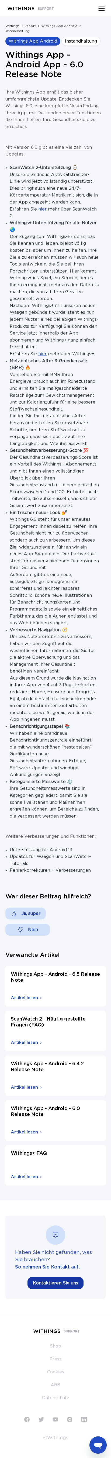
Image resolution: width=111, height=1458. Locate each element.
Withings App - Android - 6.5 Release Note (55, 977)
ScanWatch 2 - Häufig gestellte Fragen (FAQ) (48, 1022)
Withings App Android (59, 25)
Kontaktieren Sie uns (55, 1283)
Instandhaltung (17, 31)
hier (42, 209)
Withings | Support (20, 25)
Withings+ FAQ (29, 1153)
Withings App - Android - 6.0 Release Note (45, 1111)
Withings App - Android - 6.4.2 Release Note (47, 1066)
